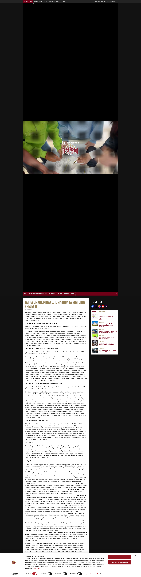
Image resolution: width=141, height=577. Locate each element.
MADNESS (66, 294)
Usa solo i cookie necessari (120, 562)
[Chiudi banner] (135, 555)
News (72, 294)
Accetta (120, 557)
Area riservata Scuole (112, 1)
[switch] (50, 573)
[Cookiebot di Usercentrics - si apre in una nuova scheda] (14, 574)
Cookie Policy (36, 568)
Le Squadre (52, 294)
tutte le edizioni (99, 1)
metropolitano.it (103, 311)
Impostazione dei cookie (92, 573)
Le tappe (60, 294)
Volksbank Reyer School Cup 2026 (37, 294)
